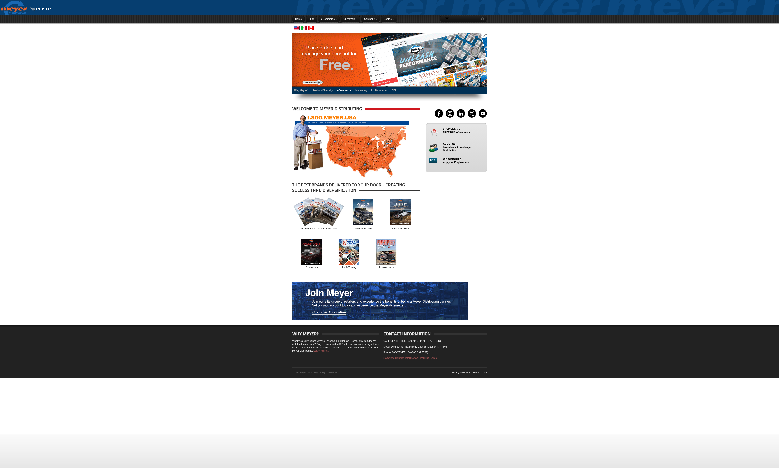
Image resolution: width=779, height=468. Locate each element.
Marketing (361, 90)
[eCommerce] (389, 63)
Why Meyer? (301, 90)
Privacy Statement (461, 372)
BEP (394, 90)
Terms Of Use (480, 372)
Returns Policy (428, 358)
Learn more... (321, 350)
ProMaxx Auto (379, 90)
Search (483, 19)
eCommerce (344, 90)
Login (481, 27)
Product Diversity (323, 90)
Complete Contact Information (400, 358)
